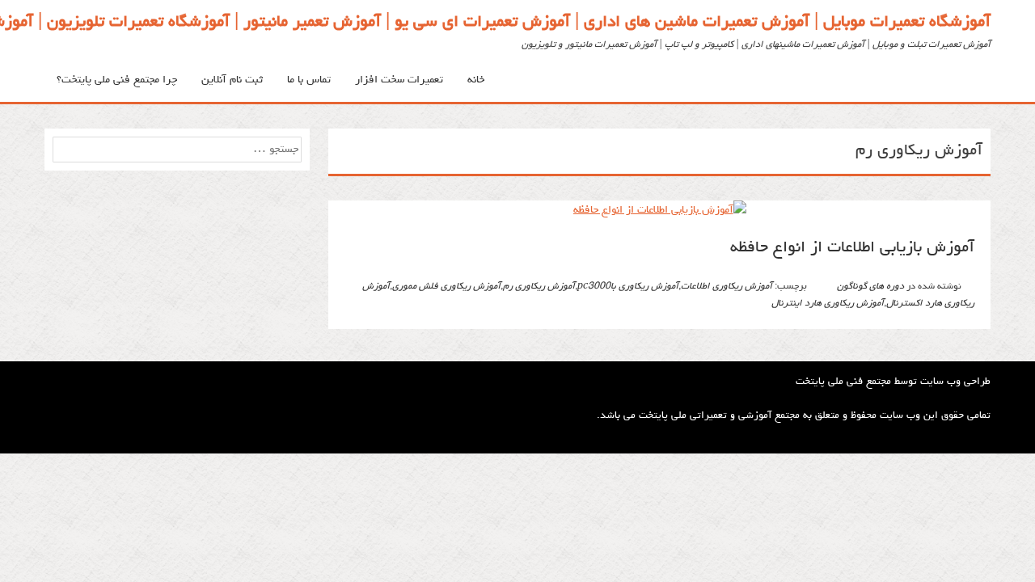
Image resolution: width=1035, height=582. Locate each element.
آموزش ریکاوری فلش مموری (446, 287)
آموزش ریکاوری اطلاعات (726, 287)
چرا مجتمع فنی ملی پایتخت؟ (117, 80)
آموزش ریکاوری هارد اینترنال (827, 304)
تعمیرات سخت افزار (399, 80)
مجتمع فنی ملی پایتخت (843, 382)
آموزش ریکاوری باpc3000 (627, 287)
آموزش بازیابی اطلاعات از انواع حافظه (852, 248)
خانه (475, 80)
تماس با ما (309, 80)
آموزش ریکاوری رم (539, 287)
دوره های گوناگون (870, 287)
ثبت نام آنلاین (232, 80)
